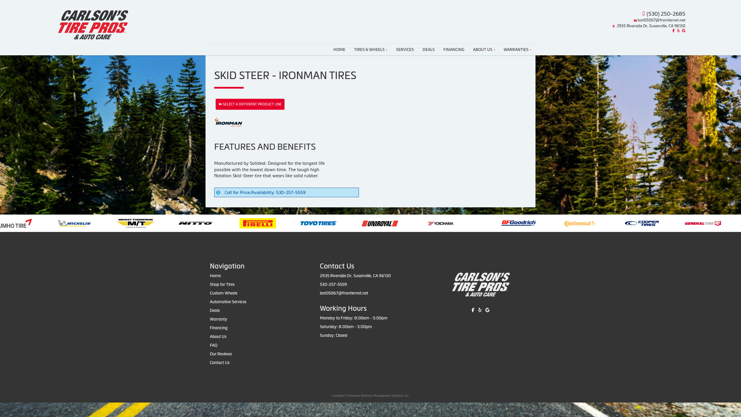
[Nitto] (122, 222)
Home (339, 49)
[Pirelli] (184, 222)
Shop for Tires (222, 284)
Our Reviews (221, 354)
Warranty (218, 319)
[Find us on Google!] (683, 31)
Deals (429, 49)
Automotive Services (228, 301)
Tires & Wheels (369, 49)
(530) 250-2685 (666, 14)
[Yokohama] (368, 222)
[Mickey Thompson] (62, 222)
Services (405, 49)
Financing (453, 49)
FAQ (213, 345)
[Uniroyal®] (307, 222)
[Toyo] (246, 222)
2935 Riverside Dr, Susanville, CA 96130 (651, 26)
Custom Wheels (223, 293)
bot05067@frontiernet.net (661, 20)
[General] (630, 222)
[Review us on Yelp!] (678, 31)
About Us (482, 49)
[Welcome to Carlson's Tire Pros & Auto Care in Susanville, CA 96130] (92, 21)
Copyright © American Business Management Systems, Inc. (370, 395)
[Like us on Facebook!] (673, 31)
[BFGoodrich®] (445, 222)
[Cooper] (569, 222)
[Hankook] (691, 222)
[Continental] (506, 222)
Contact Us (220, 362)
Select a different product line (252, 104)
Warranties (516, 49)
